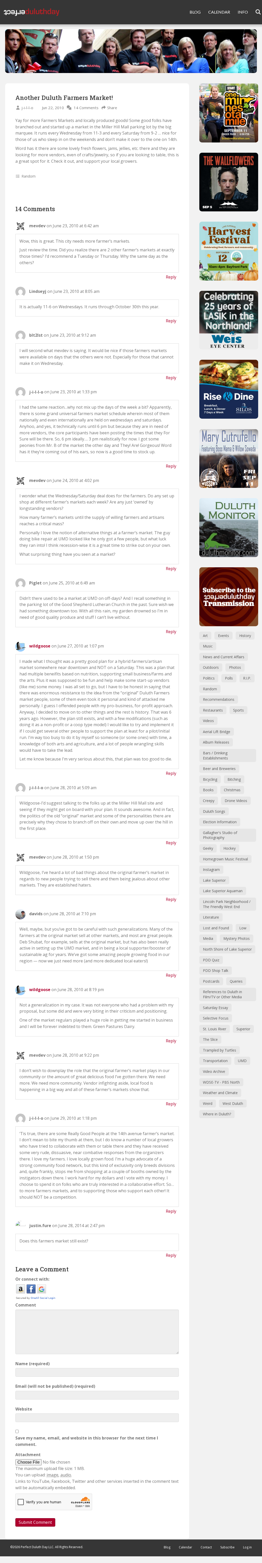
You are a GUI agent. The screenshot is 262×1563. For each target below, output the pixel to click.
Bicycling (210, 779)
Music (208, 646)
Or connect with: (32, 1279)
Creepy (208, 800)
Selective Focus (215, 1018)
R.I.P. (247, 678)
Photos (235, 667)
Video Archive (214, 1071)
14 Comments (86, 107)
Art (205, 635)
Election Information (220, 821)
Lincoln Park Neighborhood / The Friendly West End (226, 904)
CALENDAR (219, 11)
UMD (242, 1060)
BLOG (195, 11)
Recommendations (218, 699)
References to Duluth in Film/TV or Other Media (222, 994)
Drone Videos (236, 800)
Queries (236, 981)
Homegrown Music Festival (225, 859)
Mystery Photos (236, 938)
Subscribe (227, 1547)
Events (223, 635)
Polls (229, 678)
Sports (238, 710)
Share (112, 107)
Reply (171, 277)
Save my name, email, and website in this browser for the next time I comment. (86, 1441)
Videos (208, 720)
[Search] (255, 12)
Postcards (211, 981)
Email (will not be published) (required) (55, 1386)
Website (23, 1409)
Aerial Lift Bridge (216, 731)
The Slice (210, 1039)
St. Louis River (214, 1028)
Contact (206, 1547)
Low (242, 928)
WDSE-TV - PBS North (221, 1082)
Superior (243, 1028)
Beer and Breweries (219, 768)
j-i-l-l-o (27, 107)
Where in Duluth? (217, 1114)
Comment (25, 1305)
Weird (207, 1103)
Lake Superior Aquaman (223, 890)
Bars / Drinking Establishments (215, 755)
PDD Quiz (211, 960)
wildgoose (39, 646)
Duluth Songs (214, 811)
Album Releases (216, 742)
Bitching (234, 779)
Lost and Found (216, 928)
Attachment (28, 1454)
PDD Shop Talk (215, 970)
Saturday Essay (215, 1007)
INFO (243, 11)
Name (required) (32, 1363)
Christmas (232, 789)
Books (208, 789)
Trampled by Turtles (219, 1050)
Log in (247, 1547)
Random (28, 176)
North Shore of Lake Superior (227, 949)
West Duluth (233, 1103)
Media (208, 938)
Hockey (229, 848)
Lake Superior (214, 880)
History (245, 635)
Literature (211, 917)
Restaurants (213, 710)
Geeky (208, 848)
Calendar (185, 1547)
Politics (209, 678)
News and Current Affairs (223, 656)
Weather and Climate (220, 1092)
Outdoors (211, 667)
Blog (167, 1547)
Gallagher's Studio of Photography (220, 835)
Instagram (211, 869)
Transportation (215, 1060)
